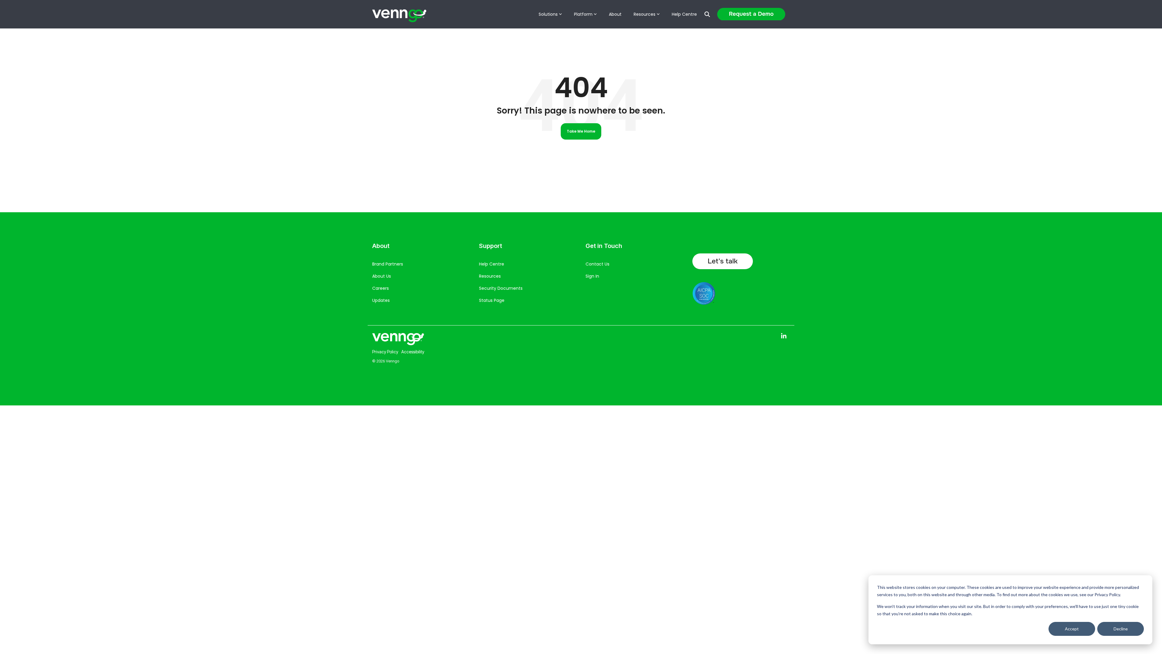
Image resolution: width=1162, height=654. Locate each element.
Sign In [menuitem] (592, 276)
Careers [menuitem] (380, 288)
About (615, 14)
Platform (583, 14)
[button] (783, 337)
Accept (1072, 628)
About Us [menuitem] (381, 276)
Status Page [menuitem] (491, 300)
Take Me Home (581, 131)
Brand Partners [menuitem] (387, 264)
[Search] (707, 14)
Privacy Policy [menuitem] (385, 351)
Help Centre (684, 14)
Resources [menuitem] (490, 276)
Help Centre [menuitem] (491, 264)
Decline (1121, 628)
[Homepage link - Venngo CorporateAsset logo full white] (398, 343)
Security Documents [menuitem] (501, 288)
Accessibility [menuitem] (412, 351)
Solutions (548, 14)
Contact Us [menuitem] (597, 264)
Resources (644, 14)
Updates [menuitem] (381, 300)
